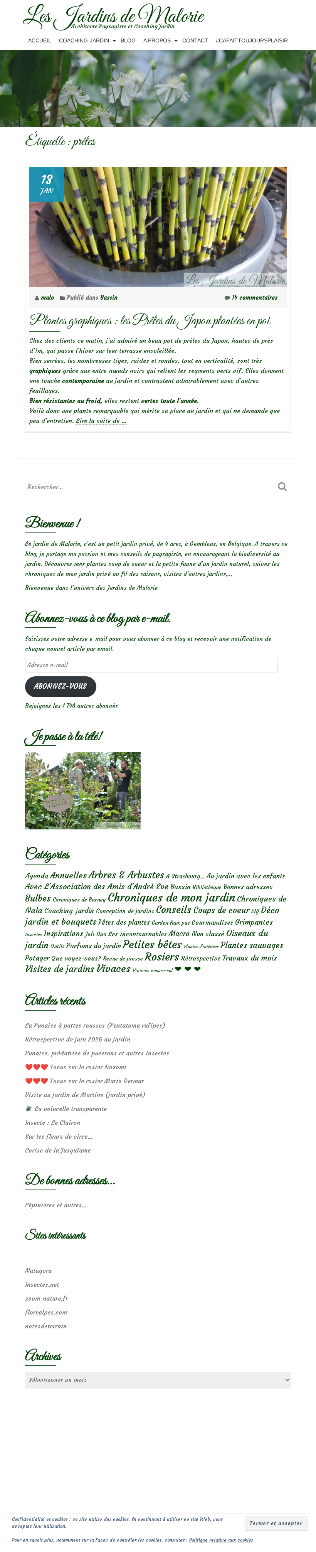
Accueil (39, 40)
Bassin (109, 297)
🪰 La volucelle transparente (66, 1108)
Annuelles (68, 875)
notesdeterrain (46, 1326)
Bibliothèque (207, 887)
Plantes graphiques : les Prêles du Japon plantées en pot (149, 321)
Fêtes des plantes (124, 922)
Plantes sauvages (251, 945)
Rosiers (162, 957)
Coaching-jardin (69, 911)
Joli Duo (95, 934)
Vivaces (113, 968)
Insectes (33, 934)
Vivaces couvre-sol (153, 970)
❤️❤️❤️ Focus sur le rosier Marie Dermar (84, 1081)
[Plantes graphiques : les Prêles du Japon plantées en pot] (158, 225)
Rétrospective (200, 958)
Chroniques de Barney (79, 899)
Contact (195, 40)
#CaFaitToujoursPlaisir (252, 40)
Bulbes (38, 898)
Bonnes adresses (248, 887)
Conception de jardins (125, 911)
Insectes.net (42, 1284)
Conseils (174, 909)
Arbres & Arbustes (126, 875)
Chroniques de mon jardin (171, 897)
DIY (255, 911)
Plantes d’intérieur (201, 946)
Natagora (38, 1270)
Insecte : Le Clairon (52, 1122)
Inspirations (63, 933)
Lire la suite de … (101, 421)
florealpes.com (46, 1312)
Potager (37, 958)
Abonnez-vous (60, 686)
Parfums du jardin (93, 946)
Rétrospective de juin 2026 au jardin (77, 1039)
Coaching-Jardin (84, 40)
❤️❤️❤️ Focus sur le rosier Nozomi (75, 1067)
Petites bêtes (152, 944)
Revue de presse (123, 958)
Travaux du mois (249, 957)
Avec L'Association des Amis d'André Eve (96, 886)
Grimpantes (254, 922)
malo (48, 297)
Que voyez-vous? (76, 958)
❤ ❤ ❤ (188, 969)
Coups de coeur (221, 910)
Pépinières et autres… (56, 1205)
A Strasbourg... (185, 876)
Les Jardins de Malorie (113, 17)
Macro (179, 933)
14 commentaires (254, 297)
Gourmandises (212, 922)
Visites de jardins (59, 969)
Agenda (36, 875)
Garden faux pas (171, 923)
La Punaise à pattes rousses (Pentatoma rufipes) (95, 1025)
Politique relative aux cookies (221, 1540)
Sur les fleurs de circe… (59, 1136)
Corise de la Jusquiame (58, 1150)
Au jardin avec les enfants (246, 876)
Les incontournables (137, 934)
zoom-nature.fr (46, 1298)
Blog (128, 40)
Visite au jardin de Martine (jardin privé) (85, 1095)
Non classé (208, 934)
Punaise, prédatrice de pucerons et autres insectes (97, 1053)
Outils (57, 946)
